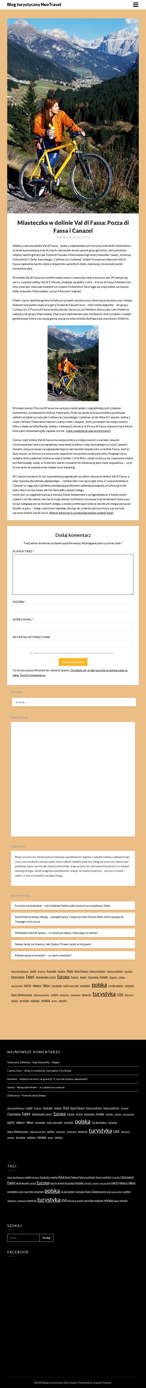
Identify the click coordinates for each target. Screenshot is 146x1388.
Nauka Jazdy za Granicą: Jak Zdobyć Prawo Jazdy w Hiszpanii (53, 944)
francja (74, 977)
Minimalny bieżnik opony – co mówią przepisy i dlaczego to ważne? (56, 932)
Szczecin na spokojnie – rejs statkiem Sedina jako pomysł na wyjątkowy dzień (62, 905)
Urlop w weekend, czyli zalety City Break (47, 1070)
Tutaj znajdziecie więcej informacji (88, 431)
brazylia (128, 971)
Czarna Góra (14, 1070)
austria (61, 971)
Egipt (30, 977)
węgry (54, 1001)
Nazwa (19, 601)
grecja (83, 977)
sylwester (64, 995)
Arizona (41, 971)
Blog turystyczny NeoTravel (34, 4)
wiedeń (14, 1001)
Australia (51, 971)
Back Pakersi (81, 971)
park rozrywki (71, 985)
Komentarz (23, 551)
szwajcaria (75, 995)
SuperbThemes (102, 1382)
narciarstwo (16, 986)
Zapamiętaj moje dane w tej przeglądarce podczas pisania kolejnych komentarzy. (73, 653)
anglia (33, 971)
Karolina (12, 1079)
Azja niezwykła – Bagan (46, 1062)
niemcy (37, 985)
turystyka (104, 993)
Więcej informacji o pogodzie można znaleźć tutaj (81, 512)
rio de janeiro (116, 985)
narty (27, 985)
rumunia (129, 985)
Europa (63, 976)
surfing (54, 994)
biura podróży (98, 971)
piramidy (85, 985)
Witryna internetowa (31, 637)
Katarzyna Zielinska (18, 1062)
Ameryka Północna (19, 971)
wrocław (24, 1000)
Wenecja (129, 995)
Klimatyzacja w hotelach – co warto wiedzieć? (43, 955)
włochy (63, 1000)
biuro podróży (115, 971)
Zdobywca (13, 1095)
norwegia (57, 985)
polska (99, 984)
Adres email (23, 619)
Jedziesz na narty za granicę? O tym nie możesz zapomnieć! (53, 1079)
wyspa (45, 1000)
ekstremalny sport (46, 977)
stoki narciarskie (41, 995)
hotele (104, 977)
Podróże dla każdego (34, 1095)
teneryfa (86, 994)
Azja (70, 971)
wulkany (35, 1000)
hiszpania (93, 977)
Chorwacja (17, 977)
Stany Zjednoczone (21, 994)
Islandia (113, 977)
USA (120, 994)
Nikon (46, 985)
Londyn (121, 977)
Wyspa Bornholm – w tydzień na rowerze (41, 1087)
